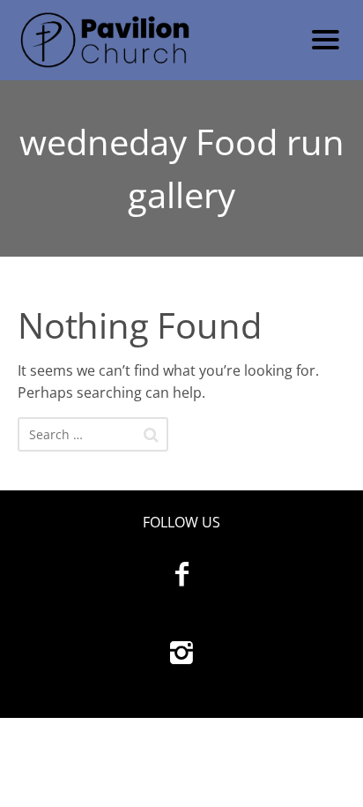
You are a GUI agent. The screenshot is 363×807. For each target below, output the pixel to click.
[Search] (151, 434)
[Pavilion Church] (149, 40)
